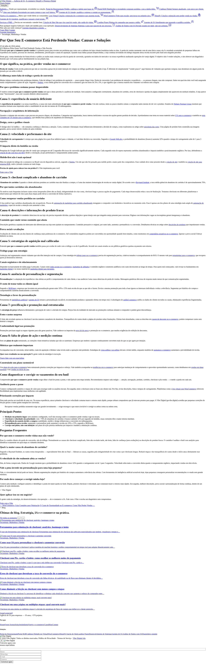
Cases (2, 30)
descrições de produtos (177, 225)
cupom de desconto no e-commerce (165, 319)
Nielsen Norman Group (182, 104)
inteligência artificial (19, 300)
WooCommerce (54, 634)
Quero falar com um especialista (12, 358)
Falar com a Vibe (6, 172)
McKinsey (12, 288)
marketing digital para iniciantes (42, 269)
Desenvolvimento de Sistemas (100, 634)
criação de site (172, 162)
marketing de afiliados (81, 267)
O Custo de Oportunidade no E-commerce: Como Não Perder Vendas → (67, 505)
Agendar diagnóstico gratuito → (34, 28)
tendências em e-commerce (103, 367)
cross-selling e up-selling (110, 350)
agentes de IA (34, 300)
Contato (12, 30)
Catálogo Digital (32, 634)
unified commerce (130, 300)
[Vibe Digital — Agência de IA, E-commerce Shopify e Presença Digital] (28, 1)
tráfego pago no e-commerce (87, 255)
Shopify (63, 634)
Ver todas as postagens (8, 518)
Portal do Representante (9, 634)
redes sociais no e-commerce (61, 267)
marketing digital (6, 269)
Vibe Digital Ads (79, 638)
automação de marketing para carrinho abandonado (73, 203)
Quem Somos (5, 3)
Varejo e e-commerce (36, 625)
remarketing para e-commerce (184, 255)
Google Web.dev (116, 139)
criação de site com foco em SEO (12, 153)
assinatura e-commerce (162, 350)
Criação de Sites (72, 634)
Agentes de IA (116, 634)
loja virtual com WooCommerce (184, 389)
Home (2, 625)
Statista (40, 82)
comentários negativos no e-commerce (163, 234)
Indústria (4, 9)
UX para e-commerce (183, 115)
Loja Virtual (43, 634)
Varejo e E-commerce (9, 16)
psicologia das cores (151, 127)
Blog (7, 30)
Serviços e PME (7, 22)
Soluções (4, 5)
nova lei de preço (82, 331)
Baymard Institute (142, 182)
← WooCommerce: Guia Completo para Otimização (19, 505)
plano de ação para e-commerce (15, 367)
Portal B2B (22, 634)
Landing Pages (83, 634)
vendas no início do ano (20, 369)
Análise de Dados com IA (132, 634)
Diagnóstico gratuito (149, 634)
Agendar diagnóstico (8, 32)
